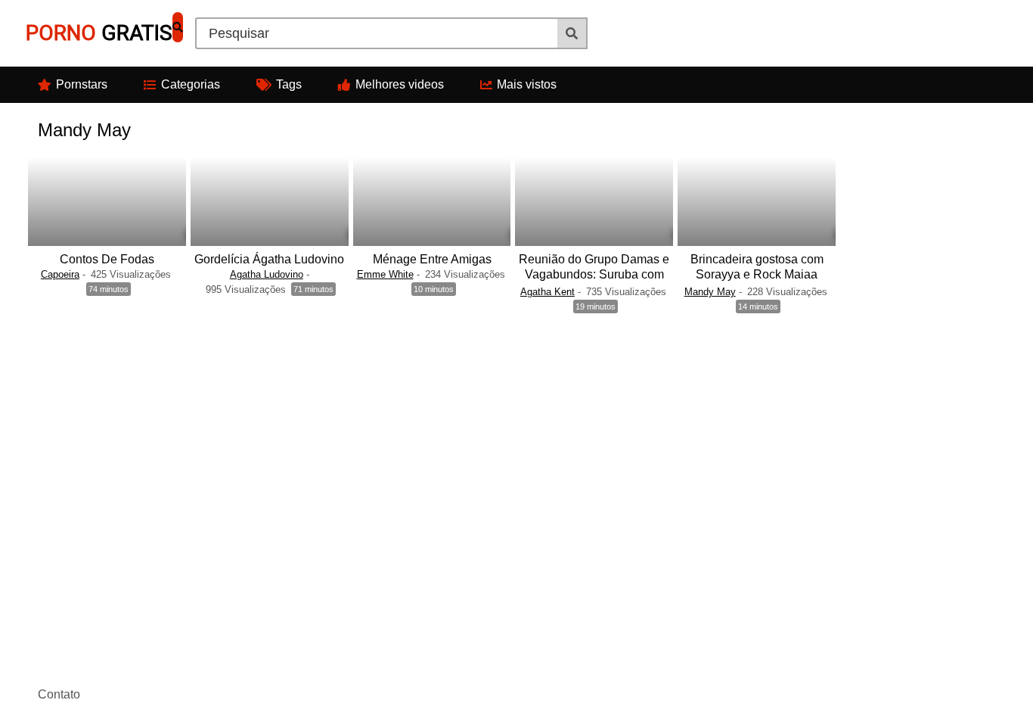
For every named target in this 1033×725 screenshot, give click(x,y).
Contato (59, 694)
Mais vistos (527, 84)
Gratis (99, 32)
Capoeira (60, 274)
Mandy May (710, 291)
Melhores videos (399, 84)
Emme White (385, 274)
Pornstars (81, 84)
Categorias (190, 84)
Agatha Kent (547, 291)
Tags (289, 84)
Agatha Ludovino (266, 274)
